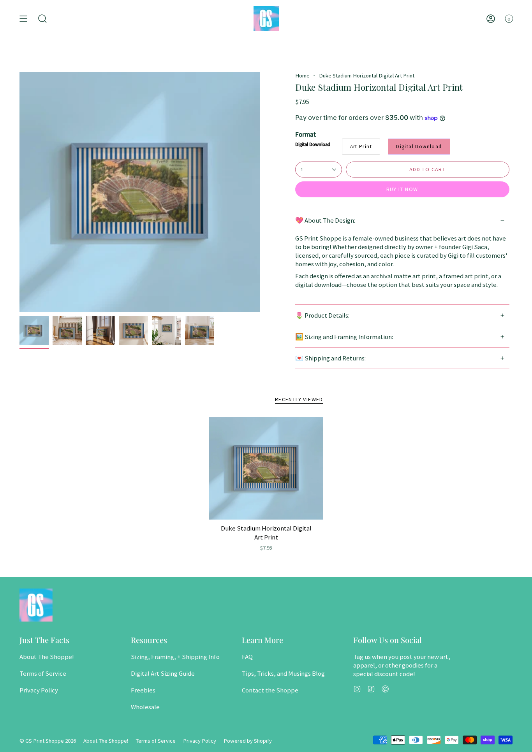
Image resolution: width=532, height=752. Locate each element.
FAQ (247, 656)
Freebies (143, 690)
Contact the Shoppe (270, 690)
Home (302, 75)
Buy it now (402, 189)
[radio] (361, 147)
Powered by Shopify (248, 740)
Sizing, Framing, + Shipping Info (175, 656)
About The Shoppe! (46, 656)
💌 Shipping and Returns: (330, 358)
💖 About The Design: (325, 220)
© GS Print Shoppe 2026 (47, 740)
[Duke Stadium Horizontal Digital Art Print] (266, 468)
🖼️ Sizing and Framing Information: (344, 336)
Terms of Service (42, 673)
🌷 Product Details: (322, 315)
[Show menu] (23, 18)
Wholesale (145, 707)
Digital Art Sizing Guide (163, 673)
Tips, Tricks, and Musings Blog (283, 673)
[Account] (490, 18)
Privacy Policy (38, 690)
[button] (42, 18)
